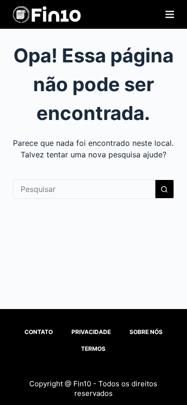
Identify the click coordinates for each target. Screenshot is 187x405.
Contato (38, 331)
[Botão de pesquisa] (164, 189)
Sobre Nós (146, 331)
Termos (93, 348)
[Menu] (169, 14)
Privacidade (91, 331)
